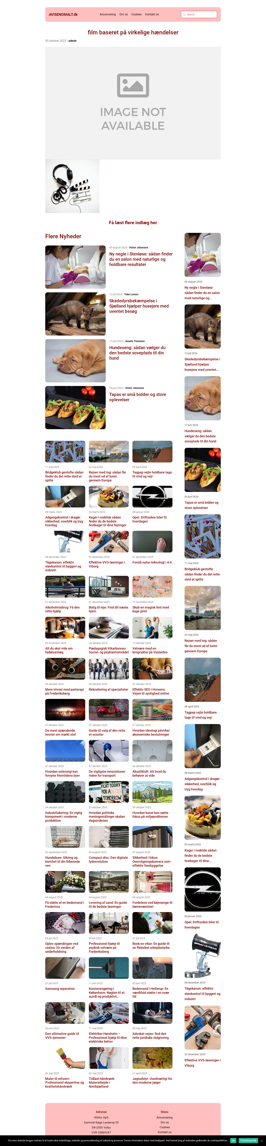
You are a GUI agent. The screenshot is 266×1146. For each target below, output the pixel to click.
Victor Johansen (138, 247)
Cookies (136, 14)
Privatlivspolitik (248, 1140)
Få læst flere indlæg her (133, 222)
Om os (123, 14)
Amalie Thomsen (135, 341)
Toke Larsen (131, 294)
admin (72, 40)
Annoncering (108, 14)
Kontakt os (152, 14)
